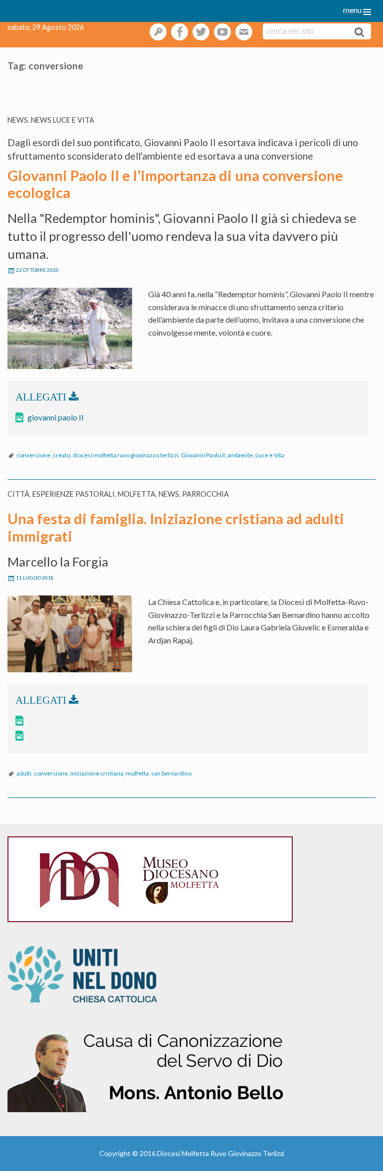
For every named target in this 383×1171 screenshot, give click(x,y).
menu (352, 9)
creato (61, 455)
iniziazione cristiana (96, 773)
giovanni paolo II (55, 417)
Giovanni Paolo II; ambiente (217, 455)
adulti (23, 773)
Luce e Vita (269, 455)
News (17, 120)
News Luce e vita (62, 120)
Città (18, 494)
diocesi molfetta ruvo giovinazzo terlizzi (126, 455)
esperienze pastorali (73, 494)
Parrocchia (205, 494)
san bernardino (171, 773)
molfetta (137, 773)
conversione (33, 455)
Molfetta (137, 494)
